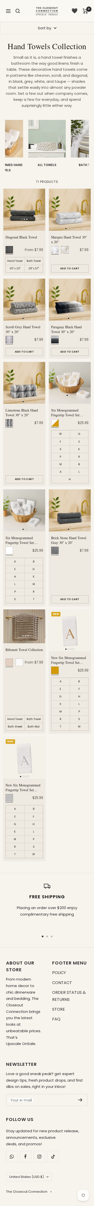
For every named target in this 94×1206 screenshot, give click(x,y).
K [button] (79, 449)
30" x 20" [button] (15, 268)
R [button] (79, 457)
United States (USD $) (26, 1176)
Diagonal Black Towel (21, 237)
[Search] (18, 11)
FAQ (56, 1019)
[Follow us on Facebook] (25, 1156)
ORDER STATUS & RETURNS (69, 996)
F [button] (60, 442)
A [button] (60, 472)
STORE (58, 1009)
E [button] (79, 442)
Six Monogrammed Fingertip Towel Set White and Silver (20, 540)
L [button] (79, 472)
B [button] (79, 464)
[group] (47, 146)
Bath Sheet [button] (15, 727)
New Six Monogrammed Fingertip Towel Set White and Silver (23, 787)
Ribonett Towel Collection (24, 650)
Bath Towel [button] (34, 261)
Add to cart (69, 268)
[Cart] (85, 11)
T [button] (33, 599)
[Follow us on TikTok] (53, 1156)
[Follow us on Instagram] (39, 1156)
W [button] (60, 434)
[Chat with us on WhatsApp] (11, 1156)
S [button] (60, 449)
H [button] (70, 479)
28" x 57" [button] (33, 268)
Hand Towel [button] (15, 261)
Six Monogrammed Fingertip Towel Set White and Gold (65, 413)
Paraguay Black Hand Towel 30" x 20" (66, 329)
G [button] (79, 434)
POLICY (59, 973)
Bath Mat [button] (34, 727)
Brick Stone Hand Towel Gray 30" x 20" (68, 540)
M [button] (60, 464)
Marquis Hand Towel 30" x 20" (69, 239)
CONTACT (62, 983)
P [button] (60, 457)
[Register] (80, 1100)
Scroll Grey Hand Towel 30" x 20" (23, 329)
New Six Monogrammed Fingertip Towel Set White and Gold (68, 660)
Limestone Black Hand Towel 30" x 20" (22, 412)
